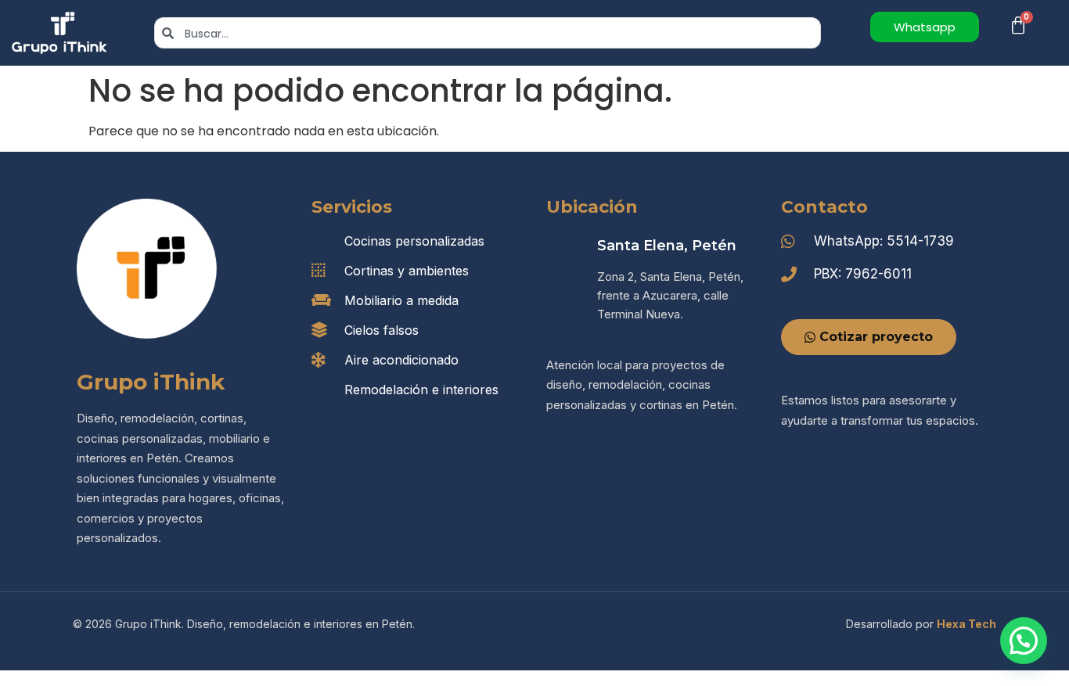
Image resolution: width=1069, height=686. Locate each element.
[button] (1023, 640)
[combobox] (488, 32)
